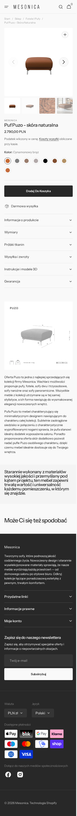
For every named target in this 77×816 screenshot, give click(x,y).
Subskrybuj (36, 674)
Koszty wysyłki (49, 139)
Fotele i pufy (33, 18)
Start (7, 18)
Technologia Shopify (43, 803)
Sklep (18, 18)
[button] (6, 7)
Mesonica (21, 803)
